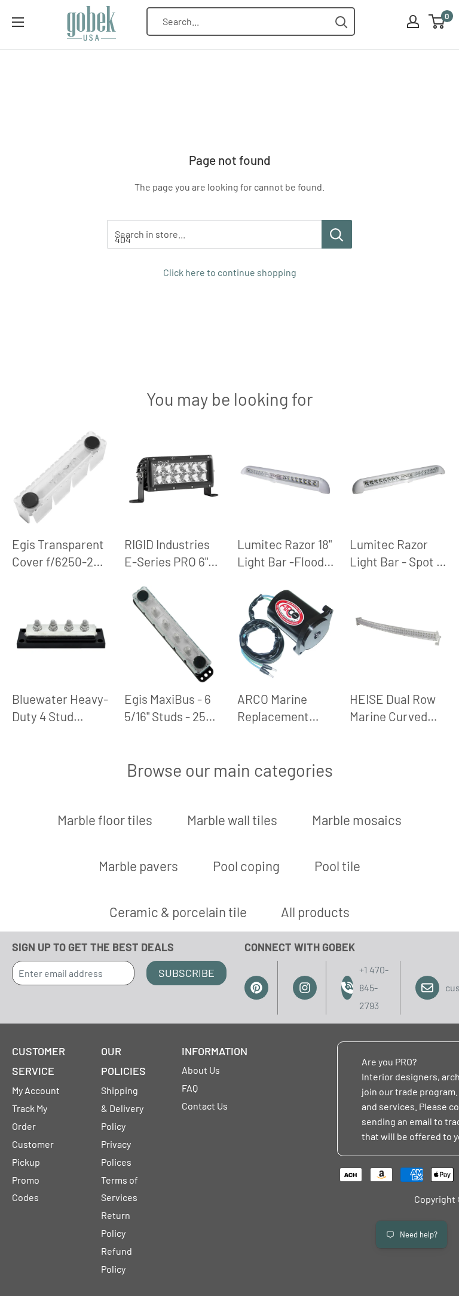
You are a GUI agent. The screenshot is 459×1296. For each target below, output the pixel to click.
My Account (36, 1090)
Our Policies (123, 1061)
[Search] (341, 22)
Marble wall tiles (232, 820)
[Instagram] (305, 988)
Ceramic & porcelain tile (178, 912)
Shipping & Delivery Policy (122, 1108)
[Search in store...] (337, 234)
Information (214, 1051)
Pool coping (246, 866)
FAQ (190, 1087)
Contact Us (205, 1105)
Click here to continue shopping (229, 272)
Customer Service (38, 1061)
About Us (201, 1070)
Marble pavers (138, 866)
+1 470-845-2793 (373, 987)
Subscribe (186, 972)
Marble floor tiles (104, 820)
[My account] (413, 21)
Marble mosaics (357, 820)
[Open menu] (18, 22)
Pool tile (337, 866)
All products (315, 912)
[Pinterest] (256, 988)
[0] (437, 21)
